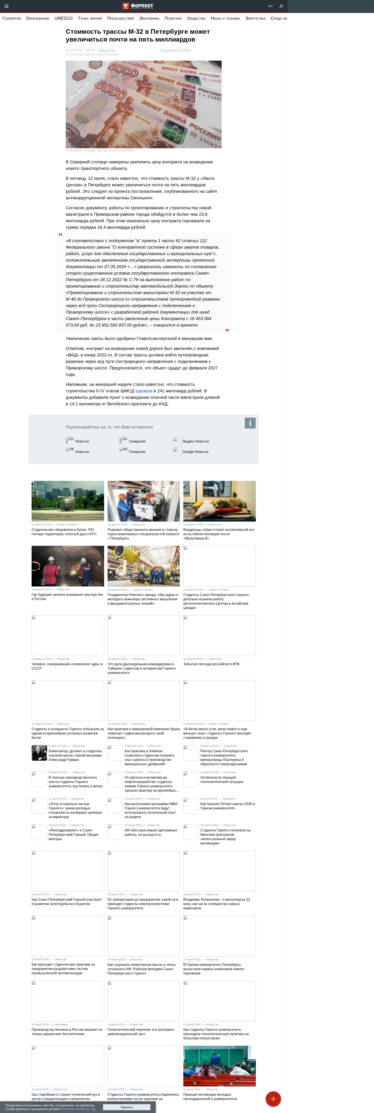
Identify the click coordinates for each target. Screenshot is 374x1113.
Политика (173, 18)
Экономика (149, 18)
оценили (143, 390)
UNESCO (64, 18)
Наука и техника (225, 18)
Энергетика (255, 18)
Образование (37, 18)
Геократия (12, 18)
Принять (127, 1107)
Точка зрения (90, 18)
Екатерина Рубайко (175, 50)
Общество (196, 18)
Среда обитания (285, 18)
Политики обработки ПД (78, 1109)
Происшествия (120, 18)
